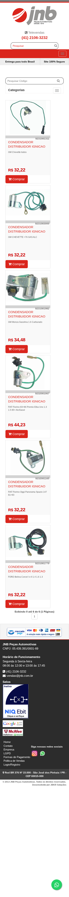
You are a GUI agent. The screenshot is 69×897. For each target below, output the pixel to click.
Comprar (18, 179)
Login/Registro (12, 764)
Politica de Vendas (14, 760)
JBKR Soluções (58, 785)
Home (7, 741)
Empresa (9, 749)
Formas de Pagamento (17, 757)
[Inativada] (34, 701)
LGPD (7, 753)
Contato (8, 745)
